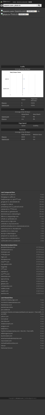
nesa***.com (5, 262)
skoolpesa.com (5, 259)
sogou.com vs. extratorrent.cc (10, 238)
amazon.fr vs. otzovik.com (9, 236)
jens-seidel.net (5, 310)
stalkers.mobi (5, 288)
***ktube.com (5, 254)
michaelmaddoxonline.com (9, 343)
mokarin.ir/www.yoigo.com (9, 300)
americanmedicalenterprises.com (11, 338)
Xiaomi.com (20, 11)
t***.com (4, 269)
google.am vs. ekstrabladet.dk (10, 202)
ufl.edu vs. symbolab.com (9, 219)
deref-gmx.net (5, 252)
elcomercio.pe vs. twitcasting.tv (10, 214)
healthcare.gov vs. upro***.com (11, 199)
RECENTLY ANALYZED (22, 2)
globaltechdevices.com (8, 247)
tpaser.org (4, 281)
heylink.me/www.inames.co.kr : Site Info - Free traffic (17, 331)
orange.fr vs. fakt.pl (7, 204)
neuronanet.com (6, 341)
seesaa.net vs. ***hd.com (9, 209)
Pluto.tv (14, 14)
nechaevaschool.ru (7, 250)
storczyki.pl (4, 319)
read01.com (4, 291)
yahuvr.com (4, 316)
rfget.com (4, 257)
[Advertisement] (22, 40)
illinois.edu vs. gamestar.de (9, 211)
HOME (14, 2)
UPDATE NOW (31, 11)
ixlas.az (3, 345)
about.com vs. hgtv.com (8, 221)
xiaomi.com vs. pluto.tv (8, 194)
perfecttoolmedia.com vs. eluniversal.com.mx (15, 226)
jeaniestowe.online (7, 307)
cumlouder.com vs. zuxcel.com (10, 241)
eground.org (5, 279)
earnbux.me (5, 293)
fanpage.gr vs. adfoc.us (8, 197)
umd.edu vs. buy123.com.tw (10, 224)
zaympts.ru (4, 271)
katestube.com (5, 276)
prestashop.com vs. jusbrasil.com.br (12, 207)
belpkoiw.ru (4, 329)
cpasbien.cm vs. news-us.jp (9, 231)
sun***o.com (5, 274)
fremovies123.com (6, 348)
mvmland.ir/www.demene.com (10, 302)
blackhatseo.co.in (6, 305)
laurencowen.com (6, 336)
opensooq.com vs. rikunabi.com (11, 228)
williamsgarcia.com (7, 333)
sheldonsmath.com (7, 324)
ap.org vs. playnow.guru (8, 233)
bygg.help (4, 267)
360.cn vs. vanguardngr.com (9, 216)
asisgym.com (5, 326)
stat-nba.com (5, 321)
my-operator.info (6, 264)
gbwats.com (5, 284)
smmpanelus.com (6, 286)
